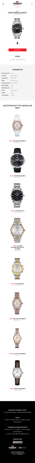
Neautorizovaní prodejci (24, 412)
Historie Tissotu (14, 420)
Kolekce (7, 420)
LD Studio (20, 454)
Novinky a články (25, 420)
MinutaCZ (18, 6)
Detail (17, 143)
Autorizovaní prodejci (10, 412)
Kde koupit (17, 50)
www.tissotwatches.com (17, 452)
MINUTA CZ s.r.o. (21, 453)
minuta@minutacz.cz (23, 434)
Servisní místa (17, 422)
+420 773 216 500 (11, 434)
